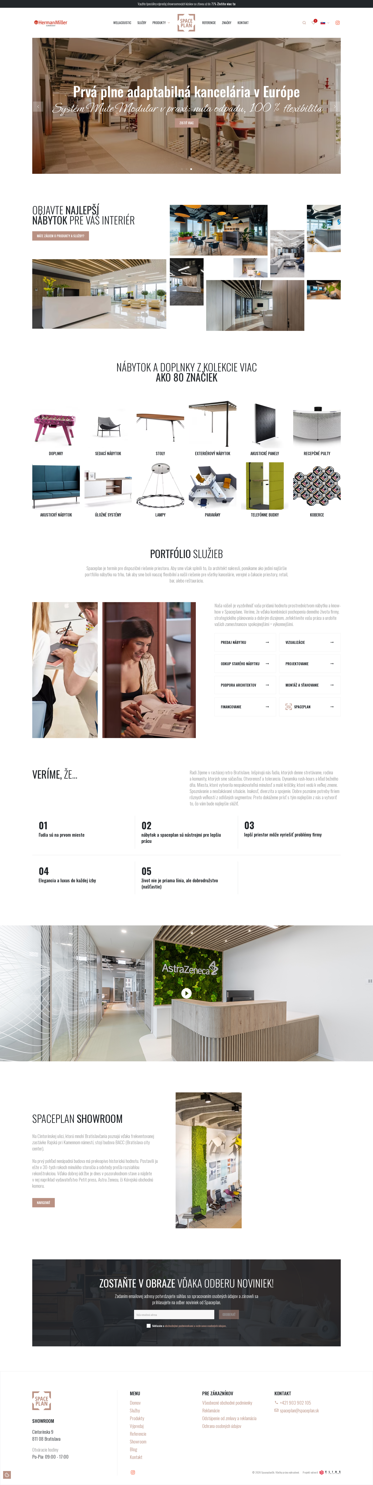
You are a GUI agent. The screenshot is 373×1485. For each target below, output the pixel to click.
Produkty (137, 1418)
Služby (135, 1410)
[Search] (304, 22)
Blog (133, 1449)
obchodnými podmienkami (179, 1326)
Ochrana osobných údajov (221, 1425)
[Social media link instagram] (338, 23)
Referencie (138, 1433)
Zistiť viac (187, 123)
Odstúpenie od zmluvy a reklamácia (229, 1418)
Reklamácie (211, 1410)
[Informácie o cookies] (7, 1475)
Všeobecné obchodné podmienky (227, 1402)
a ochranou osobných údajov (210, 1326)
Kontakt (136, 1456)
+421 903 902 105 (295, 1402)
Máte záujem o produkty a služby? (60, 236)
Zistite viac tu (226, 4)
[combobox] (325, 23)
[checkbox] (149, 1326)
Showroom (138, 1441)
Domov (135, 1402)
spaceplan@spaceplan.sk (299, 1410)
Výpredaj (137, 1425)
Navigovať (43, 1202)
